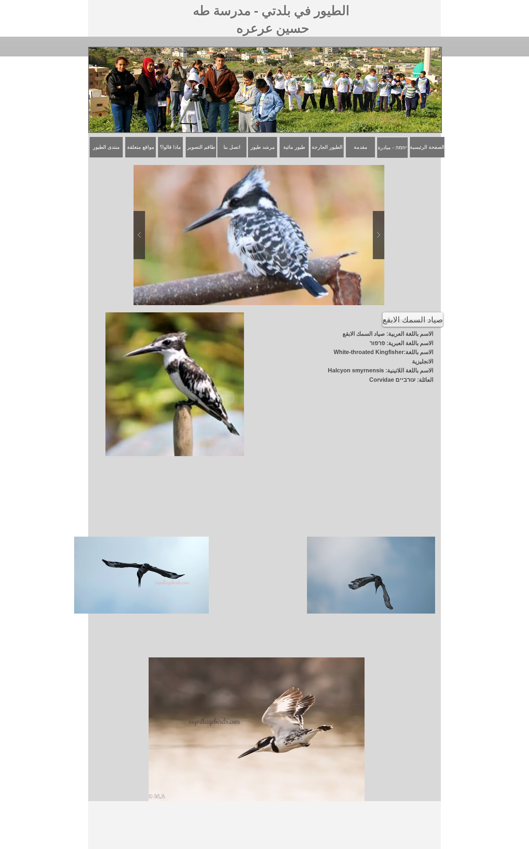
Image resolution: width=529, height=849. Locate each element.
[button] (259, 235)
